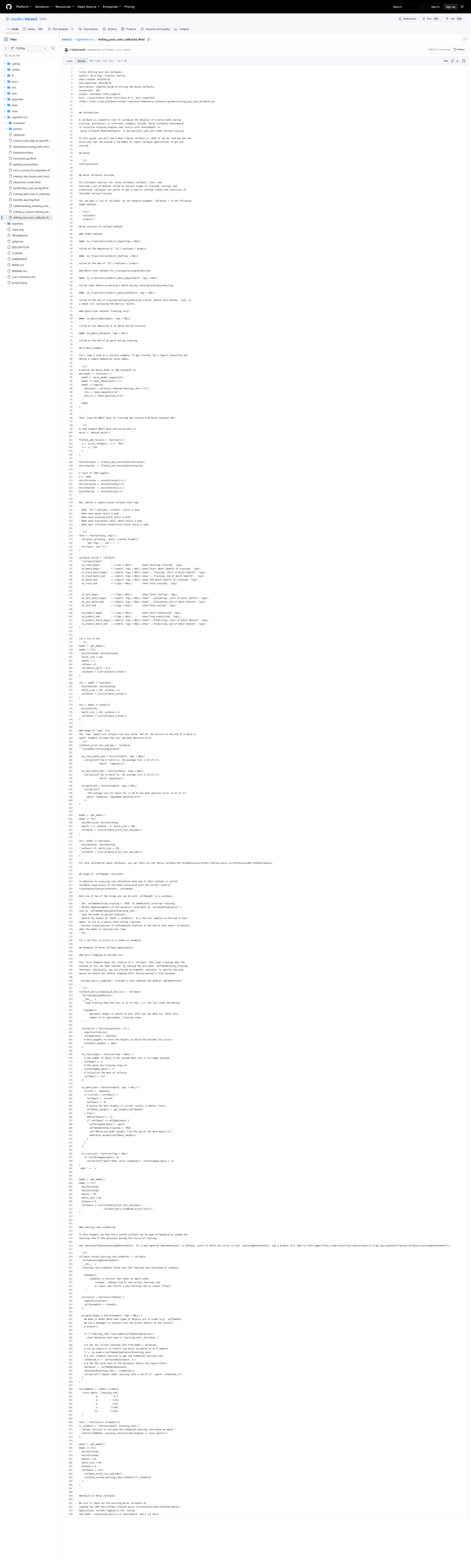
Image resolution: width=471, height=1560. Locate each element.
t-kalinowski (78, 49)
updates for (109, 49)
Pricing (129, 6)
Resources (63, 6)
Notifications (409, 18)
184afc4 (432, 49)
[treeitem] (28, 218)
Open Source (86, 6)
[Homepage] (9, 7)
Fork (432, 18)
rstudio (16, 19)
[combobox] (31, 55)
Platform (22, 6)
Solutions (42, 6)
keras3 (31, 19)
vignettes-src (85, 39)
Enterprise (110, 6)
